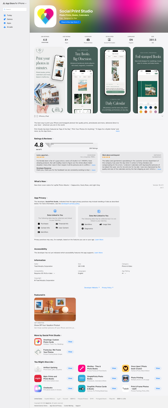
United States (38, 398)
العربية (58, 398)
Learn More (99, 239)
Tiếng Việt (112, 398)
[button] (15, 15)
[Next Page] (165, 80)
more (118, 131)
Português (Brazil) (101, 398)
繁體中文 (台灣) (121, 398)
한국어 (92, 398)
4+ (123, 273)
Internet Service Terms (40, 405)
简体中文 (72, 398)
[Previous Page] (32, 80)
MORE (93, 165)
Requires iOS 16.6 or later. (43, 273)
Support (78, 405)
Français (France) (83, 398)
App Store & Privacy (56, 405)
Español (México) (50, 398)
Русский (65, 398)
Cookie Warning (68, 405)
